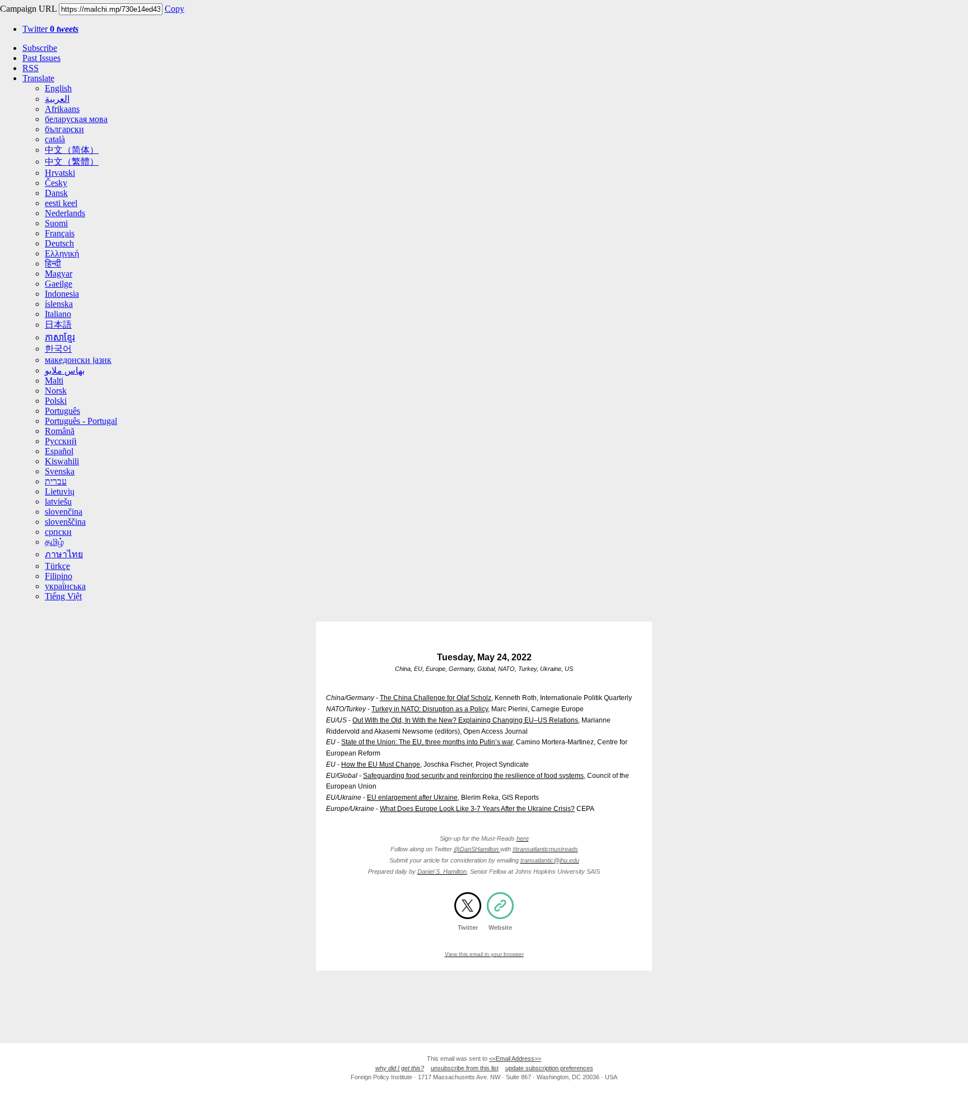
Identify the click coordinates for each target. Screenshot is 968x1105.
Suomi (56, 223)
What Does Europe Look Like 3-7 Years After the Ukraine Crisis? (477, 809)
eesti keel (61, 203)
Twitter (50, 29)
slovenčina (63, 511)
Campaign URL (28, 8)
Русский (61, 441)
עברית (56, 481)
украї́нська (65, 586)
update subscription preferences (549, 1068)
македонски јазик (78, 360)
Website (500, 927)
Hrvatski (60, 173)
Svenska (60, 471)
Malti (54, 380)
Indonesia (62, 294)
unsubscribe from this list (465, 1068)
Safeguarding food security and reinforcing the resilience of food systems (473, 776)
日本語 (58, 324)
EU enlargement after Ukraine (412, 797)
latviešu (58, 501)
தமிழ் (54, 542)
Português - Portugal (81, 421)
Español (59, 451)
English (58, 88)
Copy (174, 8)
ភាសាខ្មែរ (60, 337)
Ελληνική (62, 253)
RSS (30, 68)
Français (60, 233)
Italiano (58, 314)
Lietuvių (60, 491)
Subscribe (39, 48)
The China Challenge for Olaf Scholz (435, 698)
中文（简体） (72, 150)
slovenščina (65, 521)
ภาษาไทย (64, 554)
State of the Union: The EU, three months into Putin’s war (427, 742)
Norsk (56, 390)
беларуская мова (76, 119)
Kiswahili (62, 461)
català (55, 139)
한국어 (58, 348)
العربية (57, 99)
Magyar (58, 273)
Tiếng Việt (63, 596)
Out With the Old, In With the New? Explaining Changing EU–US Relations (465, 720)
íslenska (59, 304)
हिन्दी (53, 263)
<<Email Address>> (515, 1058)
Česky (56, 183)
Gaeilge (58, 283)
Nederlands (65, 213)
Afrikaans (62, 109)
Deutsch (59, 243)
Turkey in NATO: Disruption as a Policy (429, 709)
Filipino (58, 576)
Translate (38, 78)
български (64, 129)
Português (62, 411)
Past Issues (41, 58)
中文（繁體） (72, 161)
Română (60, 431)
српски (58, 532)
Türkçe (57, 566)
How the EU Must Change (380, 764)
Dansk (56, 193)
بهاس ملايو (65, 370)
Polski (56, 400)
